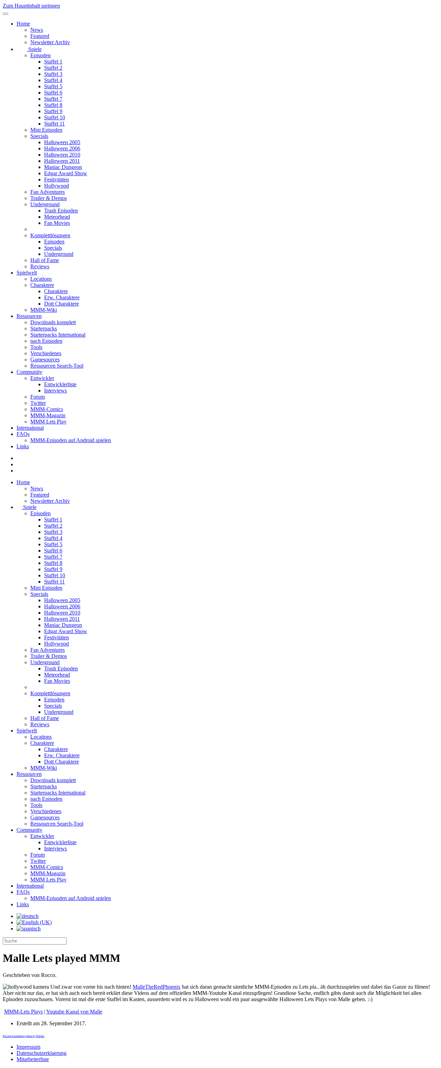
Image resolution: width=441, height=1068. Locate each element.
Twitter (38, 403)
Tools (36, 347)
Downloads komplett (53, 322)
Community (29, 372)
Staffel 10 (54, 117)
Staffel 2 (53, 68)
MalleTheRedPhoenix (157, 987)
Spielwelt (27, 273)
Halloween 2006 (62, 148)
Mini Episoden (46, 130)
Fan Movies (57, 223)
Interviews (55, 390)
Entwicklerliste (60, 384)
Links (23, 446)
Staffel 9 (53, 111)
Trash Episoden (61, 210)
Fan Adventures (47, 192)
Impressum (28, 1047)
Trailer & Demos (48, 198)
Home (23, 24)
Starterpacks (43, 328)
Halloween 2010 (62, 155)
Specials (39, 136)
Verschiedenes (45, 353)
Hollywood (56, 186)
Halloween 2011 (62, 161)
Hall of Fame (44, 260)
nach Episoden (46, 341)
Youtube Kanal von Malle (74, 1012)
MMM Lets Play (48, 422)
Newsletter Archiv (50, 42)
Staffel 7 (53, 99)
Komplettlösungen (50, 235)
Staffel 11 (54, 124)
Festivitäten (56, 179)
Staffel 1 (53, 61)
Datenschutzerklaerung (41, 1053)
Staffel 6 (53, 93)
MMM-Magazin (47, 415)
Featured (39, 36)
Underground (45, 204)
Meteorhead (57, 217)
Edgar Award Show (65, 173)
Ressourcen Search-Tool (56, 366)
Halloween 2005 (62, 142)
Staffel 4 (53, 80)
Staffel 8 (53, 105)
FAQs (23, 434)
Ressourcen (29, 316)
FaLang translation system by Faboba (23, 1036)
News (36, 30)
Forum (37, 397)
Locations (41, 279)
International (30, 428)
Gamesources (45, 359)
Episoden (40, 55)
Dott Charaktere (61, 304)
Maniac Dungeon (63, 167)
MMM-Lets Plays (23, 1012)
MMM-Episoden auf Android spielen (70, 440)
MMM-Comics (46, 409)
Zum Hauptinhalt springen (31, 6)
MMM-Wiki (43, 310)
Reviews (39, 266)
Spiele (34, 49)
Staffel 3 (53, 74)
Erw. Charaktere (62, 297)
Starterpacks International (57, 335)
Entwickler (42, 378)
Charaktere (42, 285)
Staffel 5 (53, 86)
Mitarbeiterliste (33, 1059)
